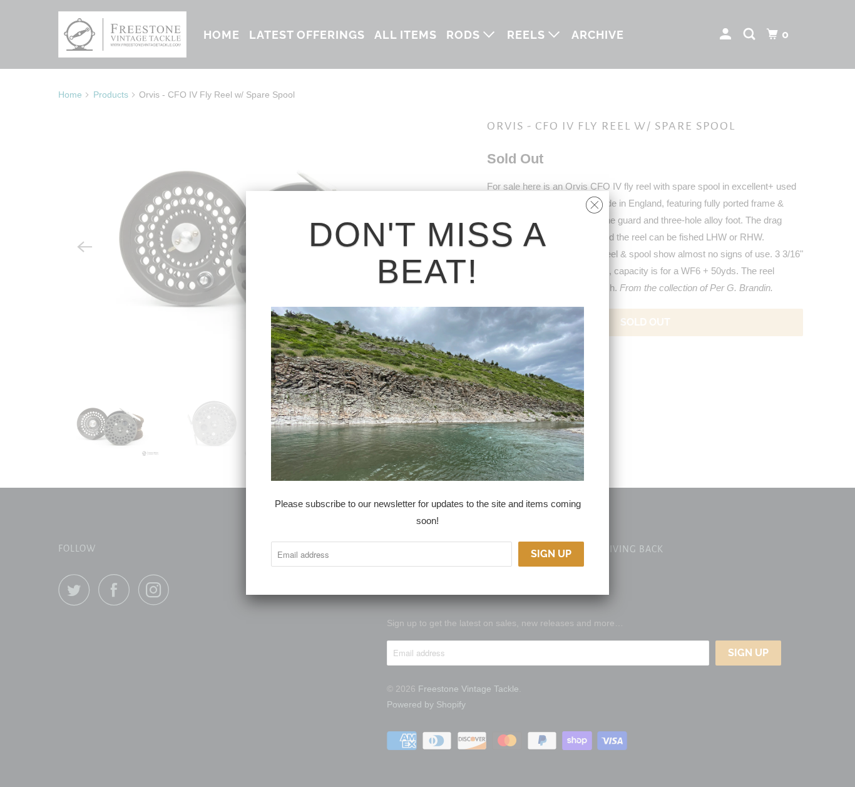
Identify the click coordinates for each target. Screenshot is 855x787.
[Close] (594, 202)
